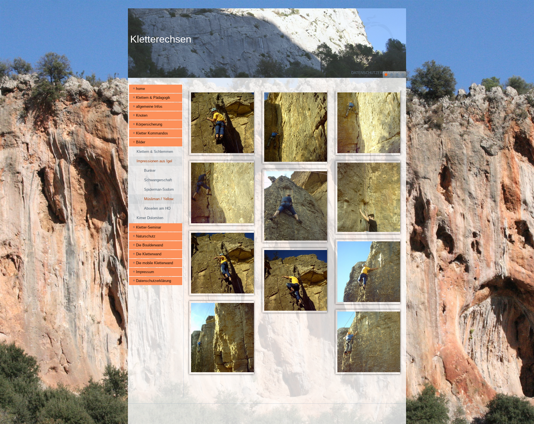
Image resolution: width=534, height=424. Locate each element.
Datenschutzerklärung (375, 73)
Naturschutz (145, 236)
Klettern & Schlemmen (155, 151)
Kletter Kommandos (152, 133)
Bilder (140, 142)
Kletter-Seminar (148, 227)
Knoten (141, 115)
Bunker (149, 170)
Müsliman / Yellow (158, 199)
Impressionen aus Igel (154, 161)
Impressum (145, 272)
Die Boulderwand (149, 245)
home (140, 89)
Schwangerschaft (158, 180)
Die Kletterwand (148, 254)
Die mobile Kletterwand (154, 263)
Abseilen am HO (157, 208)
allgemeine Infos (149, 106)
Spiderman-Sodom (159, 189)
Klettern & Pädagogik (153, 97)
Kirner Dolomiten (150, 218)
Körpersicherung (149, 124)
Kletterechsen (160, 39)
